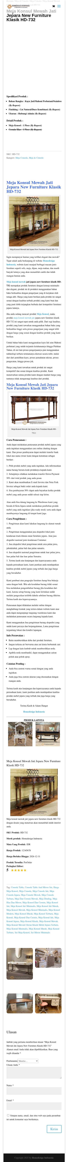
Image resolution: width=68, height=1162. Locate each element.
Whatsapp (14, 143)
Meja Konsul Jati (45, 917)
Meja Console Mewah (30, 894)
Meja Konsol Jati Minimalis (23, 906)
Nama (10, 1085)
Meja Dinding (45, 898)
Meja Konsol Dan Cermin (33, 902)
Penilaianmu (12, 1060)
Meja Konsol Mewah (15, 909)
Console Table (17, 887)
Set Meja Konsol (22, 932)
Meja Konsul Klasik (29, 921)
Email (10, 1100)
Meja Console (21, 157)
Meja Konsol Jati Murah (47, 906)
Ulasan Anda (13, 1064)
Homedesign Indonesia (42, 1157)
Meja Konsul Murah (38, 928)
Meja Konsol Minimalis (36, 909)
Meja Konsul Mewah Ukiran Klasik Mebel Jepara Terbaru (32, 924)
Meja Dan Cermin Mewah (26, 898)
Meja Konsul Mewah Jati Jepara (29, 184)
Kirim (54, 1129)
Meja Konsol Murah (24, 913)
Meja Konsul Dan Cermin (25, 917)
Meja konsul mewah (16, 281)
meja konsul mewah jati (24, 317)
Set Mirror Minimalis (40, 932)
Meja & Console (36, 157)
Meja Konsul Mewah (22, 384)
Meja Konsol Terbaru (43, 913)
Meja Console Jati (40, 891)
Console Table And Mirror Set (38, 887)
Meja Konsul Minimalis (17, 928)
